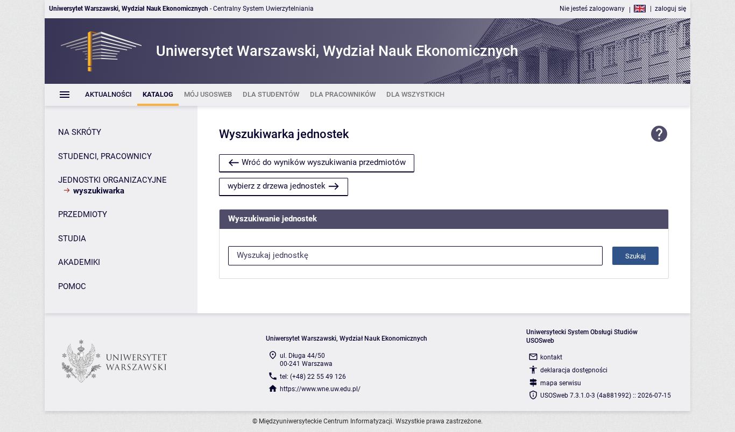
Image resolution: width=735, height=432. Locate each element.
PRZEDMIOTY (82, 214)
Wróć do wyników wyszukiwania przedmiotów (324, 162)
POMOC (72, 286)
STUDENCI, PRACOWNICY (105, 156)
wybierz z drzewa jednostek (277, 186)
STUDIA (72, 238)
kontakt (551, 357)
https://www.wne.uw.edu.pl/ (320, 389)
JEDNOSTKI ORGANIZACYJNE (112, 180)
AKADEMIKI (79, 262)
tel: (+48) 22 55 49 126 (313, 376)
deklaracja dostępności (573, 370)
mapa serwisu (560, 383)
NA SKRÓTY (79, 132)
